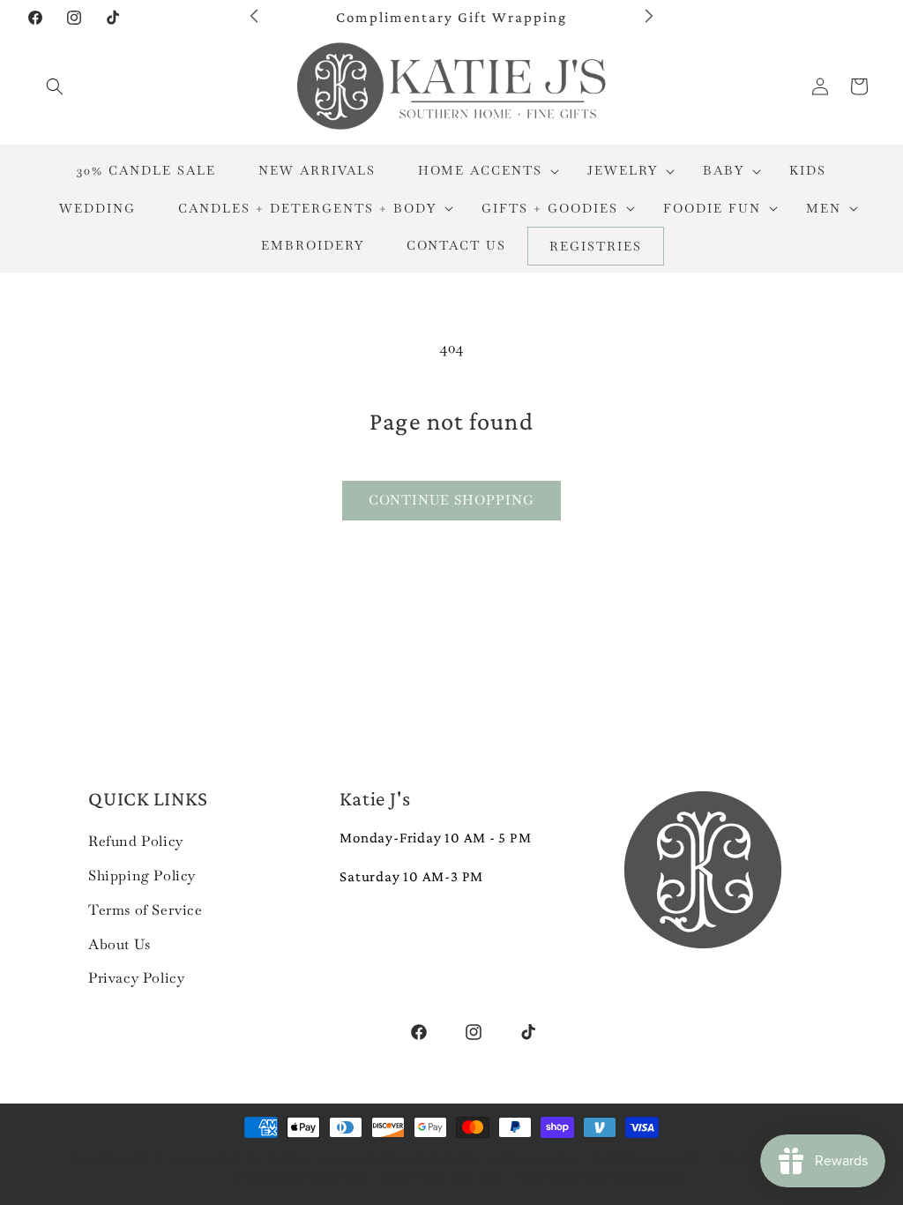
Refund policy (647, 1160)
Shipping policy (443, 1178)
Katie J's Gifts (255, 1160)
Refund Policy (135, 841)
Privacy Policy (136, 978)
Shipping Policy (142, 875)
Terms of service (300, 1178)
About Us (119, 944)
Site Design (532, 1160)
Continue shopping (451, 499)
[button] (54, 86)
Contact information (602, 1178)
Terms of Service (145, 910)
